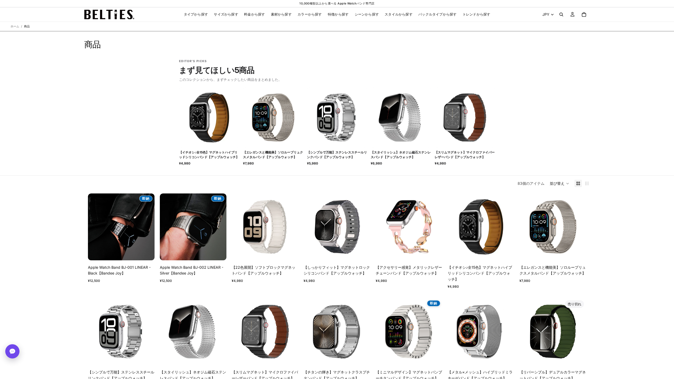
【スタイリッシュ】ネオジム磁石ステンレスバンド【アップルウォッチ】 (401, 154)
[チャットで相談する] (12, 351)
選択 (366, 252)
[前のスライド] (96, 227)
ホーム (15, 26)
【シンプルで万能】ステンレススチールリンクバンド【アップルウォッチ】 (337, 154)
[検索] (561, 14)
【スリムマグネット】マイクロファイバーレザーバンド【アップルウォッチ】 (465, 154)
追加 (222, 252)
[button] (559, 183)
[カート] (584, 14)
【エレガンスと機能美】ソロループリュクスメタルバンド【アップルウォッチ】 (273, 154)
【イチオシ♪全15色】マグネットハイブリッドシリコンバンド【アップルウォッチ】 (209, 154)
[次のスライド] (147, 227)
